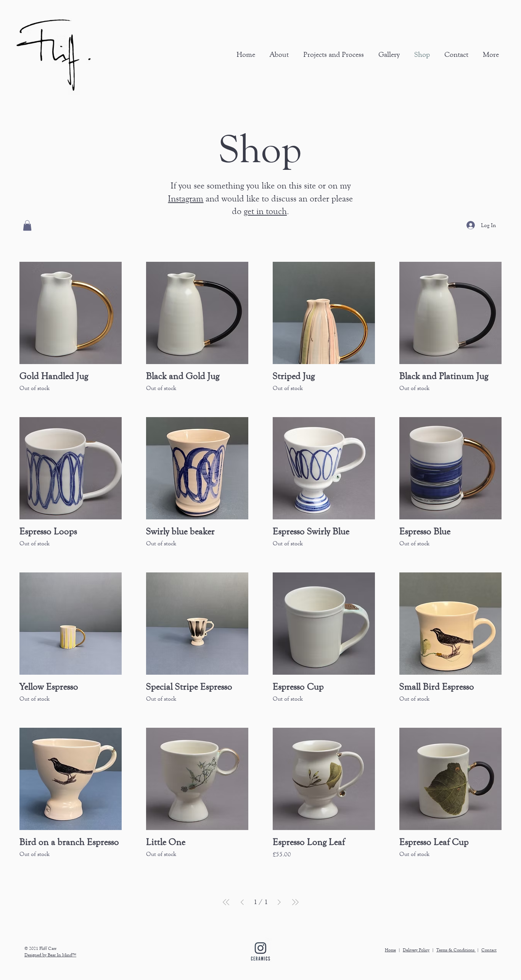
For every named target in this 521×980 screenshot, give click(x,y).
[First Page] (226, 902)
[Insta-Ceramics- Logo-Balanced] (260, 951)
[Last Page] (295, 902)
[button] (387, 54)
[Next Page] (279, 902)
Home (390, 950)
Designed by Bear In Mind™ (50, 955)
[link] (27, 225)
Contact (489, 950)
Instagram (185, 198)
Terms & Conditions (456, 950)
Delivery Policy (416, 950)
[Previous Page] (242, 902)
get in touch (265, 211)
